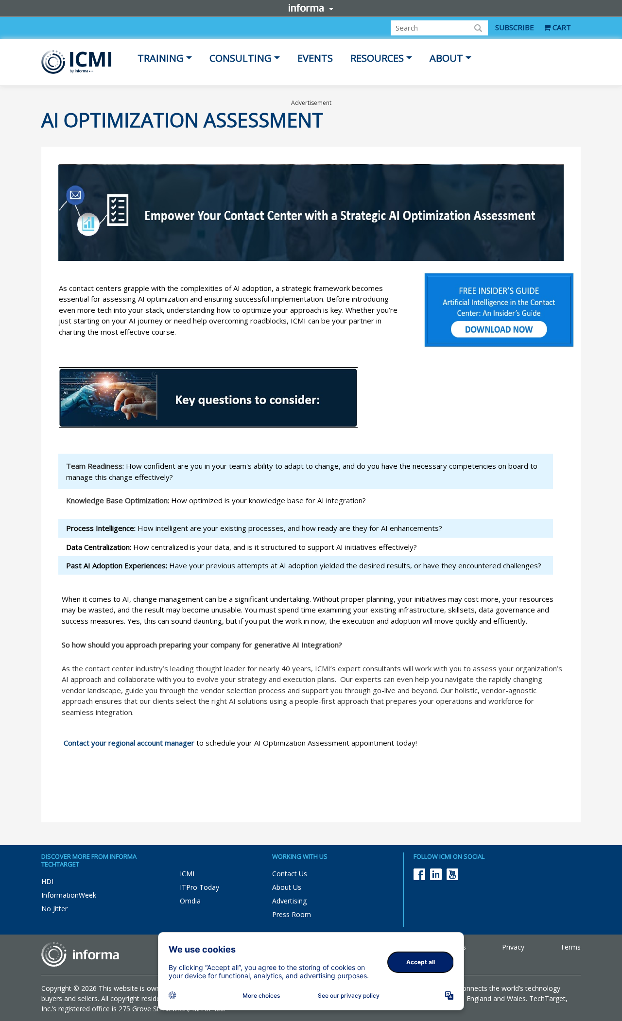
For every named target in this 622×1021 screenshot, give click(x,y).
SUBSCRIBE (514, 27)
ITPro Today (199, 887)
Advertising (289, 900)
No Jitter (54, 908)
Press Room (291, 914)
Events (315, 58)
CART (561, 27)
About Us (286, 887)
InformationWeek (68, 895)
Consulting (240, 58)
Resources (377, 58)
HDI (47, 881)
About (446, 58)
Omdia (190, 900)
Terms (570, 947)
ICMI (187, 873)
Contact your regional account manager (129, 743)
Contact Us (289, 873)
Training (161, 58)
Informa (311, 8)
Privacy (513, 947)
